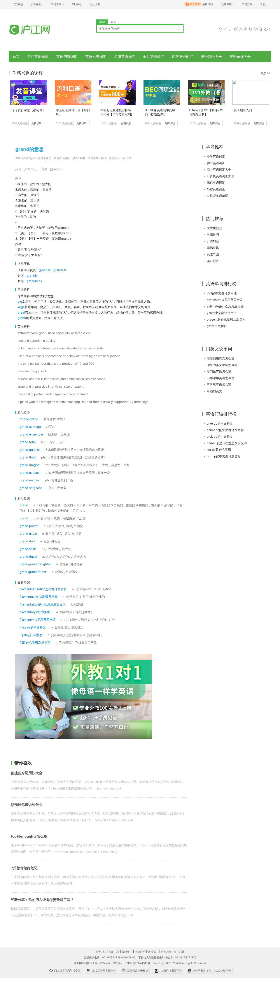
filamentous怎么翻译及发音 (39, 597)
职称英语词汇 (216, 182)
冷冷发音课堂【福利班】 (28, 110)
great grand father (33, 572)
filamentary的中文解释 (35, 612)
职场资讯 (213, 248)
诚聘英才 (127, 951)
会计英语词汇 (153, 56)
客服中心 (113, 951)
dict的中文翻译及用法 (222, 293)
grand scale (28, 549)
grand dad (27, 541)
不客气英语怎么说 (219, 384)
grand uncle (28, 533)
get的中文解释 (217, 326)
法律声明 (140, 951)
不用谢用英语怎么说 (220, 378)
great (21, 312)
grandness (34, 281)
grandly (32, 275)
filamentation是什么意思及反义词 (43, 604)
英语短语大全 (211, 56)
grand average (30, 427)
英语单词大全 (240, 56)
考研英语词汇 (124, 56)
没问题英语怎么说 (219, 371)
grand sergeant (31, 488)
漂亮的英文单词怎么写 (222, 365)
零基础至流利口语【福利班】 (73, 112)
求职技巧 (213, 234)
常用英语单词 (38, 56)
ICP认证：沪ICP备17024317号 (131, 963)
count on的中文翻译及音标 (225, 430)
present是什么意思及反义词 (226, 319)
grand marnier (30, 480)
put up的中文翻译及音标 (224, 456)
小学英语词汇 (216, 156)
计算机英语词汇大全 (220, 176)
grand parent (29, 526)
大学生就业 (214, 228)
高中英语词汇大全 (219, 169)
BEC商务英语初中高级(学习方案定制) (160, 112)
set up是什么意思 (219, 449)
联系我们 (153, 951)
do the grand (29, 419)
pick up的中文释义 (220, 436)
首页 (16, 56)
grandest (59, 270)
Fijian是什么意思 (31, 635)
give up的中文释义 (220, 423)
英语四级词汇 (66, 56)
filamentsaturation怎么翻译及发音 (43, 589)
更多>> (266, 73)
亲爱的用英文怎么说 (220, 358)
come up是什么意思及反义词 (227, 443)
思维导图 (213, 254)
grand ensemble (31, 434)
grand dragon (29, 465)
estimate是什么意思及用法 (225, 306)
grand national (30, 472)
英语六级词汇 (95, 56)
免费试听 (36, 123)
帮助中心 (77, 4)
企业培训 (94, 4)
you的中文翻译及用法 (221, 313)
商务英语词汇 (182, 56)
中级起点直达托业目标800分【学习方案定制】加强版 (117, 112)
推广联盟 (179, 951)
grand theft (28, 457)
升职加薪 (213, 241)
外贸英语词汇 (216, 189)
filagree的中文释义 (33, 627)
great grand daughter (35, 564)
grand (22, 318)
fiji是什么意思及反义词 (35, 642)
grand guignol (30, 449)
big (20, 301)
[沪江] (36, 30)
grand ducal (28, 556)
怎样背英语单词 (217, 196)
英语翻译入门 (243, 110)
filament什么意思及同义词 (38, 619)
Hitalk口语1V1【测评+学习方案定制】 (206, 112)
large (21, 307)
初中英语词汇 (216, 163)
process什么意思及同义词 (225, 300)
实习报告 (213, 261)
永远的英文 (214, 391)
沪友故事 (166, 951)
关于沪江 (100, 951)
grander (44, 270)
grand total (27, 442)
